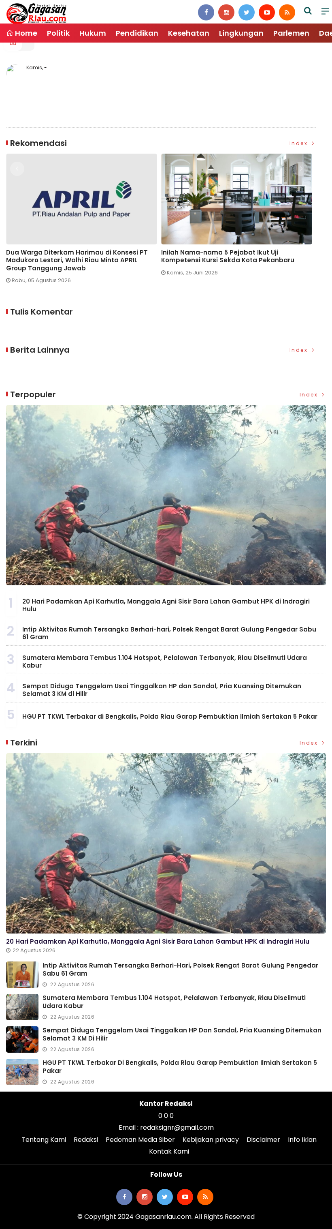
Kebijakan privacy (211, 1139)
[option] (83, 218)
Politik (58, 33)
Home (25, 33)
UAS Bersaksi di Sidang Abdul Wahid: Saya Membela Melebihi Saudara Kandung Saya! (76, 256)
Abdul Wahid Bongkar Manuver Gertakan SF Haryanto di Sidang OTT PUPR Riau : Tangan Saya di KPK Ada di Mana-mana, (232, 260)
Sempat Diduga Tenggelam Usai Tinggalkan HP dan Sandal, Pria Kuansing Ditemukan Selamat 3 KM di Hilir (161, 690)
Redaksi (86, 1139)
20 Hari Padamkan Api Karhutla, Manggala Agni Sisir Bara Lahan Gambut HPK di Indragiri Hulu (166, 605)
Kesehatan (188, 33)
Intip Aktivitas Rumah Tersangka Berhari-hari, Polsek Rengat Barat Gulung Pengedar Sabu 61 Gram (169, 633)
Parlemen (291, 33)
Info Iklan (302, 1139)
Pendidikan (137, 33)
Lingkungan (241, 33)
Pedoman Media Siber (140, 1139)
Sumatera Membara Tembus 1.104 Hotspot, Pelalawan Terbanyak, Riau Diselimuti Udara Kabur (164, 661)
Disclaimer (263, 1139)
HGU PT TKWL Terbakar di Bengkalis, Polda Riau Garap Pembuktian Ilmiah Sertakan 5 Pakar (169, 716)
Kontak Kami (169, 1151)
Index (299, 143)
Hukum (92, 33)
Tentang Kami (43, 1139)
